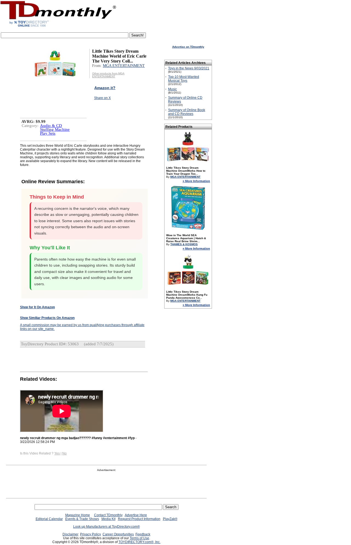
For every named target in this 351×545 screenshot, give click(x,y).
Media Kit (108, 519)
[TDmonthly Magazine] (58, 27)
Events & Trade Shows (82, 519)
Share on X (102, 98)
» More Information (196, 181)
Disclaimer (70, 534)
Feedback (142, 534)
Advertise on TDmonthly (188, 46)
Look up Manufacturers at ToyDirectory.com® (106, 527)
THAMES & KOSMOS (184, 244)
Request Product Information (139, 519)
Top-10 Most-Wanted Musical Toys (183, 79)
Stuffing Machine (55, 129)
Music (172, 89)
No (64, 453)
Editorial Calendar (49, 519)
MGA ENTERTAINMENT (124, 66)
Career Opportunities (118, 534)
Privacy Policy (90, 534)
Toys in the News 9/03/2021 (188, 68)
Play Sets (47, 133)
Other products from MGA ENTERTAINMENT (108, 75)
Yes (57, 453)
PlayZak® (170, 519)
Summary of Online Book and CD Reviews (186, 112)
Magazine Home (77, 515)
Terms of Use (139, 538)
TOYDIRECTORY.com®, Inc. (139, 542)
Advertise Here (136, 515)
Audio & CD (51, 125)
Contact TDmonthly (108, 515)
